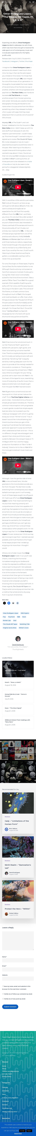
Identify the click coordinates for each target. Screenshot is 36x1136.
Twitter (21, 61)
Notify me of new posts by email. (15, 999)
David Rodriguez (14, 24)
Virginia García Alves (9, 628)
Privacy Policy (6, 1076)
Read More (18, 1133)
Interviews (5, 1091)
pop (4, 617)
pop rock (11, 617)
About (4, 1068)
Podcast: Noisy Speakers (10, 1098)
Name (4, 957)
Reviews (18, 9)
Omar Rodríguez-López (10, 613)
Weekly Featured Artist (9, 1111)
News (4, 1094)
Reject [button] (29, 1130)
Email (4, 966)
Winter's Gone (23, 628)
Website (5, 975)
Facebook (5, 61)
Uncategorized (7, 1108)
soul (14, 620)
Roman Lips (7, 620)
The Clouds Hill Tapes (10, 624)
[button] (33, 2)
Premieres (5, 1101)
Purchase (29, 61)
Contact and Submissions (10, 1071)
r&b (18, 617)
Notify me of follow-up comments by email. (18, 994)
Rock (24, 617)
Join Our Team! (7, 1074)
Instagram (14, 61)
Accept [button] (22, 1130)
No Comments (18, 27)
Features (5, 1087)
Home (4, 1066)
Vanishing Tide (24, 624)
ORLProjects (25, 613)
